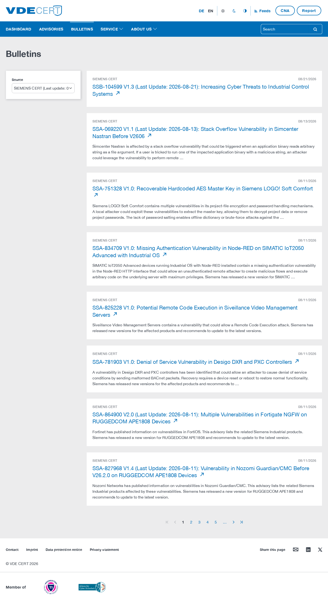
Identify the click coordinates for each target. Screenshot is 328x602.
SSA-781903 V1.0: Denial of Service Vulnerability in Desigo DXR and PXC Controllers (193, 362)
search (315, 29)
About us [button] (141, 29)
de (201, 10)
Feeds (264, 10)
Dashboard (18, 29)
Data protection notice (64, 549)
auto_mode (245, 11)
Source (17, 80)
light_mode (223, 11)
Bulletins (82, 29)
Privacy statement (104, 549)
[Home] (34, 10)
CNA (285, 10)
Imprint (32, 549)
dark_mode (234, 11)
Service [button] (109, 29)
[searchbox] (285, 29)
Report (309, 10)
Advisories (51, 29)
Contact (12, 549)
